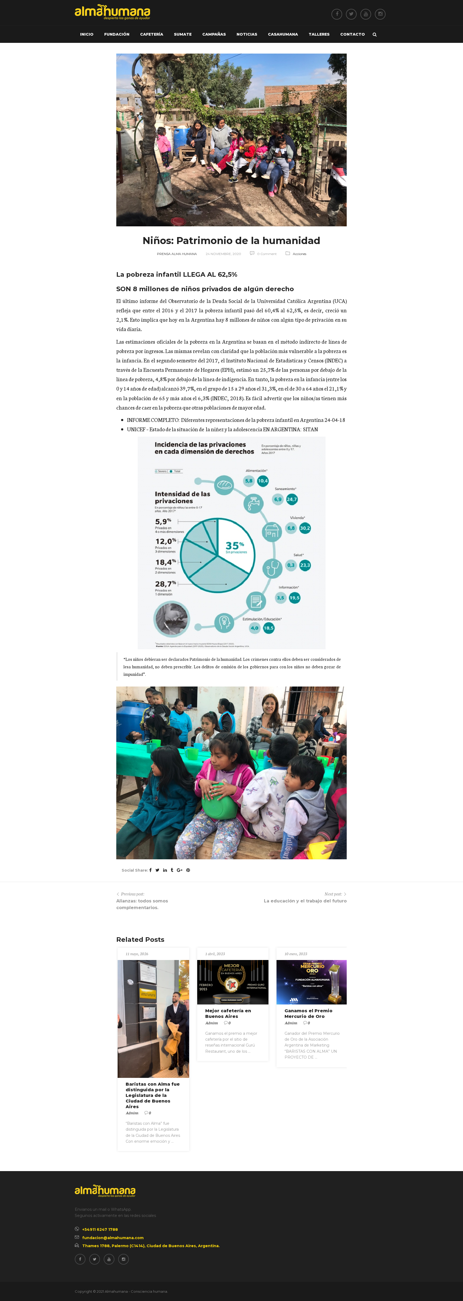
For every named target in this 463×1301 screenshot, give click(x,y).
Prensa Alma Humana (177, 254)
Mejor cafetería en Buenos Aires (228, 1013)
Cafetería (151, 34)
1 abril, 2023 (215, 953)
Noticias (247, 34)
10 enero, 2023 (296, 953)
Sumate (183, 34)
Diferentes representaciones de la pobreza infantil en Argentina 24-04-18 (263, 419)
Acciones (299, 254)
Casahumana (283, 34)
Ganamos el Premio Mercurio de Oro (309, 1013)
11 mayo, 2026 (137, 953)
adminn (132, 1112)
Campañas (214, 34)
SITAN (310, 429)
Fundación (116, 34)
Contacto (352, 34)
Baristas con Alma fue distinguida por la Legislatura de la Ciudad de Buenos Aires (153, 1095)
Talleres (319, 34)
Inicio (87, 34)
